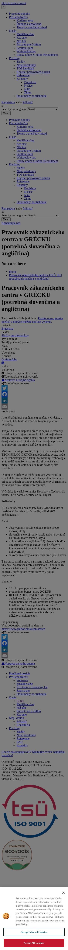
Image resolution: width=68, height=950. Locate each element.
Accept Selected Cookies (34, 932)
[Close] (63, 893)
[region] (34, 918)
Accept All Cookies (34, 942)
